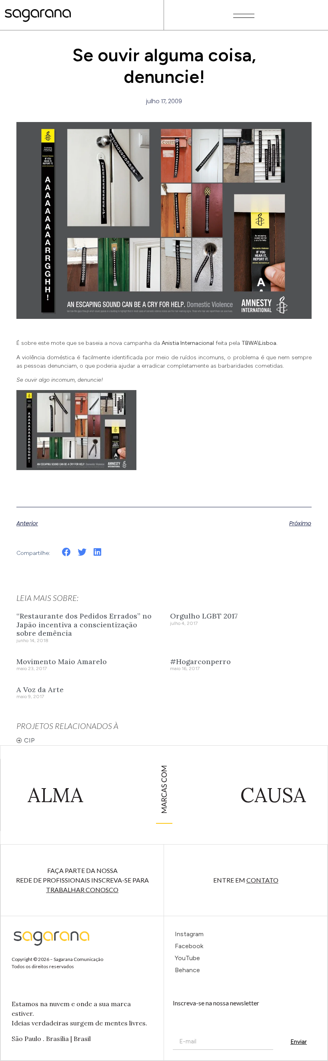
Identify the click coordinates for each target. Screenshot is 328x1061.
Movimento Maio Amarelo (61, 661)
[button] (66, 552)
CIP (29, 740)
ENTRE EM (245, 880)
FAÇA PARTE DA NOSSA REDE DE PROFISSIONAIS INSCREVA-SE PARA (82, 880)
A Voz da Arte (40, 689)
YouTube (187, 958)
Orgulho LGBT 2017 (204, 616)
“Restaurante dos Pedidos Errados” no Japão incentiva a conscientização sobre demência (84, 624)
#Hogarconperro (200, 661)
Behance (187, 970)
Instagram (189, 934)
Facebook (189, 946)
